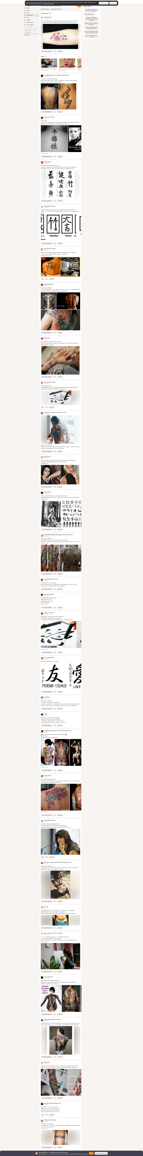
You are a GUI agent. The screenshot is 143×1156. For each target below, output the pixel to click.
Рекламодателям (28, 29)
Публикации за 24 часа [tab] (56, 9)
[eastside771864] (42, 934)
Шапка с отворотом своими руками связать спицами (92, 19)
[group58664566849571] (42, 413)
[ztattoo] (42, 731)
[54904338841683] (42, 338)
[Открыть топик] (60, 21)
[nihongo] (42, 18)
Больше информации (48, 3)
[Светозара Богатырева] (42, 207)
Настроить (113, 3)
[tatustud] (42, 535)
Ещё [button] (30, 30)
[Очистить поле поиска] (76, 5)
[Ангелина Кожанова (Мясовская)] (42, 1104)
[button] (47, 51)
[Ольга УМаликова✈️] (42, 658)
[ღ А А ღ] (42, 907)
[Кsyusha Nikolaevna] (42, 285)
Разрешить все (103, 3)
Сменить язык (27, 27)
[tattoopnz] (42, 118)
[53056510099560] (42, 714)
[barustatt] (42, 698)
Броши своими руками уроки (91, 36)
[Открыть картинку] (54, 138)
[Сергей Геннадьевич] (42, 595)
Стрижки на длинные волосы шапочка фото (91, 10)
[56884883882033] (42, 162)
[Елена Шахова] (42, 776)
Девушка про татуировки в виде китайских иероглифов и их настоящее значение (67, 69)
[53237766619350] (42, 249)
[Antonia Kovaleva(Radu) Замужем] (42, 1020)
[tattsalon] (42, 1063)
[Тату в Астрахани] (42, 977)
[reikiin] (42, 821)
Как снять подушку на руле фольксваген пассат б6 (92, 32)
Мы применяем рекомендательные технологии (31, 34)
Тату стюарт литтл (89, 14)
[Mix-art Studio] (42, 493)
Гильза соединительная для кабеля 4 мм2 (92, 28)
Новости (26, 30)
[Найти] (79, 6)
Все (79, 56)
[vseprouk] (42, 863)
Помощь (34, 29)
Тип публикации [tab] (44, 9)
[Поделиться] (54, 51)
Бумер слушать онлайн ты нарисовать (91, 23)
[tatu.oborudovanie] (42, 76)
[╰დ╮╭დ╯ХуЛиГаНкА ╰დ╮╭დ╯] (42, 580)
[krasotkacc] (42, 457)
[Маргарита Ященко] (42, 613)
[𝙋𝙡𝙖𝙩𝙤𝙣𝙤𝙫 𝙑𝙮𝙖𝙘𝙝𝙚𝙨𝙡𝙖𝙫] (42, 1121)
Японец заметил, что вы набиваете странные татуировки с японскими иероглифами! (49, 69)
